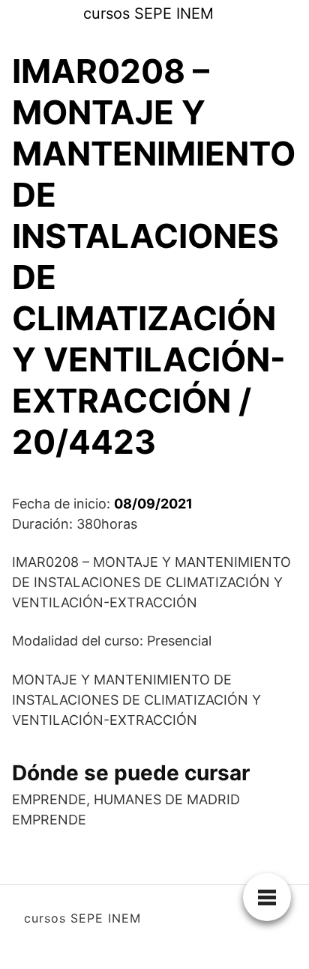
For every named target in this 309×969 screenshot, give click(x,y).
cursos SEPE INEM (148, 13)
